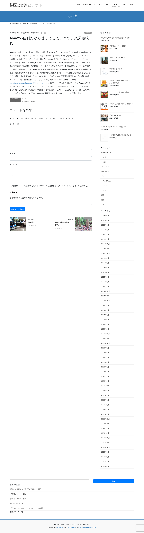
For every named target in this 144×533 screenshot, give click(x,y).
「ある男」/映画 (115, 115)
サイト (12, 175)
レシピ (105, 186)
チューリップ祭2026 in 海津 (119, 92)
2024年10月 (105, 301)
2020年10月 (105, 447)
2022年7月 (105, 395)
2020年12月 (105, 438)
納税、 (34, 101)
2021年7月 (105, 428)
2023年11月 (105, 338)
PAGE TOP (138, 515)
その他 (88, 32)
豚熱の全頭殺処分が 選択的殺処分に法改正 (115, 38)
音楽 (102, 204)
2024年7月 (105, 310)
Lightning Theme (71, 527)
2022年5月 (105, 405)
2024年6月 (105, 315)
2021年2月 (105, 433)
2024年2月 (105, 324)
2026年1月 (105, 239)
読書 (102, 200)
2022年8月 (105, 390)
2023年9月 (105, 348)
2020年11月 (105, 442)
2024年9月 (105, 305)
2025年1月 (105, 286)
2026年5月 (105, 220)
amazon (26, 101)
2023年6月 (105, 362)
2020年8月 (105, 457)
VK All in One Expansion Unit (87, 527)
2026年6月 (105, 215)
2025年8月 (105, 263)
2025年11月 (105, 248)
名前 (12, 154)
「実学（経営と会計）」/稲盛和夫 (121, 104)
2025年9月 (105, 258)
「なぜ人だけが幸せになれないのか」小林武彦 (26, 508)
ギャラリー (105, 171)
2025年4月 (105, 272)
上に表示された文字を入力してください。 (27, 198)
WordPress (107, 181)
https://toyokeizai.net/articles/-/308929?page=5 (28, 83)
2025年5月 (105, 267)
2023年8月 (105, 353)
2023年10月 (105, 343)
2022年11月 (105, 386)
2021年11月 (105, 424)
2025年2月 (105, 282)
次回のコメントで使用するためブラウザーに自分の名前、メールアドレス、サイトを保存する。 (50, 186)
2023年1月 (105, 381)
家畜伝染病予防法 (115, 69)
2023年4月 (105, 372)
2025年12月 (105, 244)
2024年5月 (105, 319)
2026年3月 (105, 230)
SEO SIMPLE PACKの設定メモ (120, 135)
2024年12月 (105, 291)
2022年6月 (105, 400)
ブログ (103, 176)
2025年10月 (105, 253)
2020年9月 (105, 452)
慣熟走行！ (32, 222)
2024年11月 (105, 296)
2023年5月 (105, 367)
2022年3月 (105, 409)
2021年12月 (105, 419)
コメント (14, 124)
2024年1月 (105, 329)
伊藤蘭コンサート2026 (117, 46)
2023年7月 (105, 357)
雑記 (104, 162)
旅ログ (105, 190)
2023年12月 (105, 334)
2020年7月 (105, 461)
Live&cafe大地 (106, 152)
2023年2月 (105, 376)
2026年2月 (105, 234)
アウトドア (105, 167)
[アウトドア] (18, 223)
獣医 (102, 195)
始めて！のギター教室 (117, 57)
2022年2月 (105, 414)
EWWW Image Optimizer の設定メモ (113, 127)
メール (13, 164)
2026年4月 (105, 225)
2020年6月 (105, 466)
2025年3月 (105, 277)
